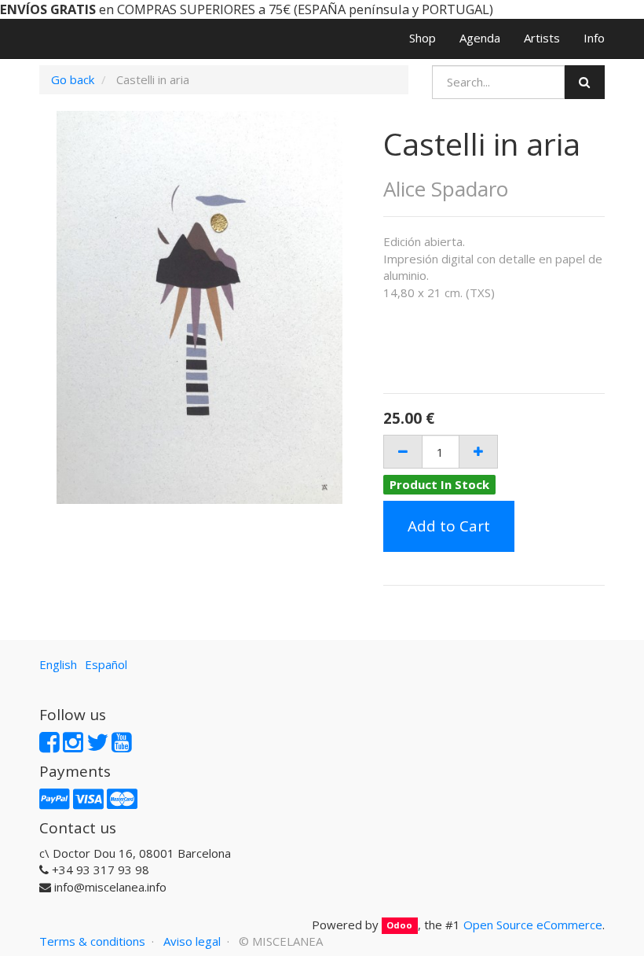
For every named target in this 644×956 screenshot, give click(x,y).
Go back (72, 79)
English (58, 664)
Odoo (399, 926)
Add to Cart (449, 526)
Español (106, 664)
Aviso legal (192, 941)
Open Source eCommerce (532, 924)
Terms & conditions (92, 941)
